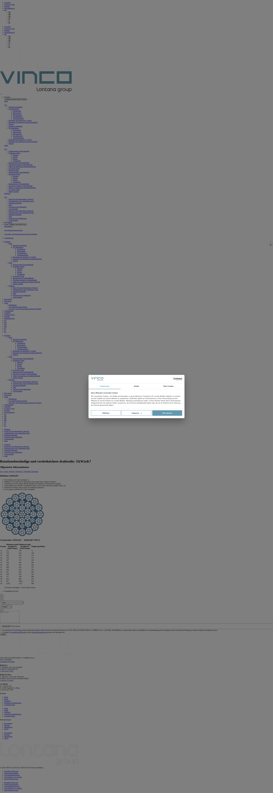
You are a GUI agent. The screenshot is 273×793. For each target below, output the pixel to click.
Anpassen (135, 413)
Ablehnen (105, 413)
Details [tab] (136, 386)
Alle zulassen (167, 413)
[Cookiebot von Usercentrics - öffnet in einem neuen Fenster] (172, 379)
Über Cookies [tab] (168, 386)
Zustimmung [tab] (104, 386)
